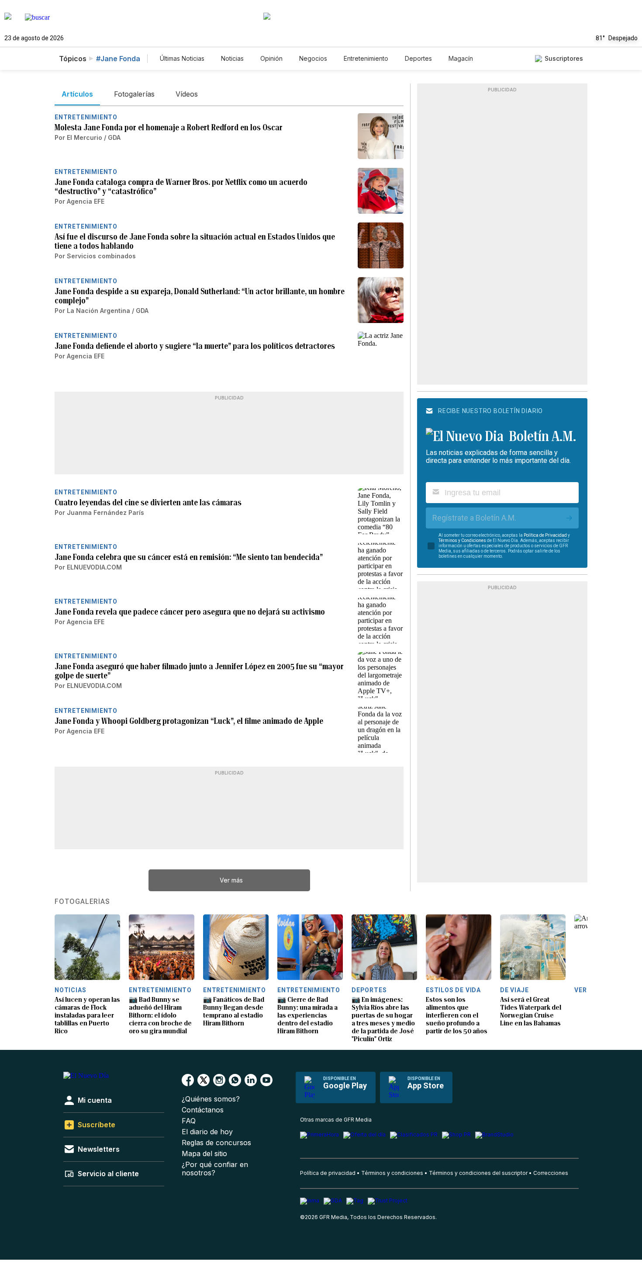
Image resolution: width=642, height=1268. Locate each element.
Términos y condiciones (392, 1173)
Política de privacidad (328, 1173)
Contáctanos (203, 1110)
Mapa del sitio (204, 1154)
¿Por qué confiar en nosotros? (215, 1168)
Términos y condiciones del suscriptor (478, 1173)
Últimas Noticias (182, 58)
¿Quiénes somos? (211, 1099)
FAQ (189, 1121)
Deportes (418, 58)
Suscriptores (564, 58)
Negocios (313, 58)
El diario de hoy (207, 1132)
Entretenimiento (366, 58)
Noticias (232, 58)
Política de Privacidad (545, 535)
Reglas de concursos (216, 1143)
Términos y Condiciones (462, 540)
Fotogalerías (82, 902)
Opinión (271, 58)
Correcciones (550, 1173)
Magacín (461, 58)
